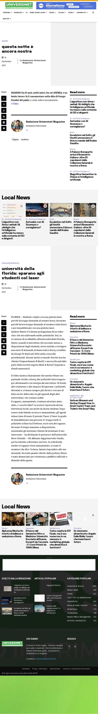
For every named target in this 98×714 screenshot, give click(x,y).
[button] (93, 12)
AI (26, 12)
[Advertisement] (49, 565)
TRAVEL (51, 12)
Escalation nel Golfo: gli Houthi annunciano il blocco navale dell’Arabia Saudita (61, 227)
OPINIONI (6, 12)
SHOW (70, 12)
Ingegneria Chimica (53, 585)
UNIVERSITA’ (81, 12)
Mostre (73, 149)
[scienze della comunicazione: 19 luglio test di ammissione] (39, 608)
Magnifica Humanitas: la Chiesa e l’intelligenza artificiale (83, 177)
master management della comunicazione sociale (54, 598)
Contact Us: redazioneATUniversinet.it (76, 669)
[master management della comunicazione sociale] (39, 598)
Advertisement (55, 669)
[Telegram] (3, 122)
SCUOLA (61, 12)
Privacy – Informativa (39, 669)
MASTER (6, 19)
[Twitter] (3, 104)
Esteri (72, 132)
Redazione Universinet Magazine (34, 61)
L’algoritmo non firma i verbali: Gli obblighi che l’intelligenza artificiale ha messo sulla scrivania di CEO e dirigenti (83, 107)
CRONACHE (18, 12)
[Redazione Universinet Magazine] (17, 126)
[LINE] (3, 128)
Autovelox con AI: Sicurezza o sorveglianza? (79, 124)
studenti (25, 139)
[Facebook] (3, 98)
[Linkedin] (3, 116)
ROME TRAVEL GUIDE (37, 12)
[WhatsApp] (3, 110)
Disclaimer (26, 669)
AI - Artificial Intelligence (80, 99)
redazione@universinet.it (46, 659)
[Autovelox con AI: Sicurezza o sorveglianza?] (37, 210)
